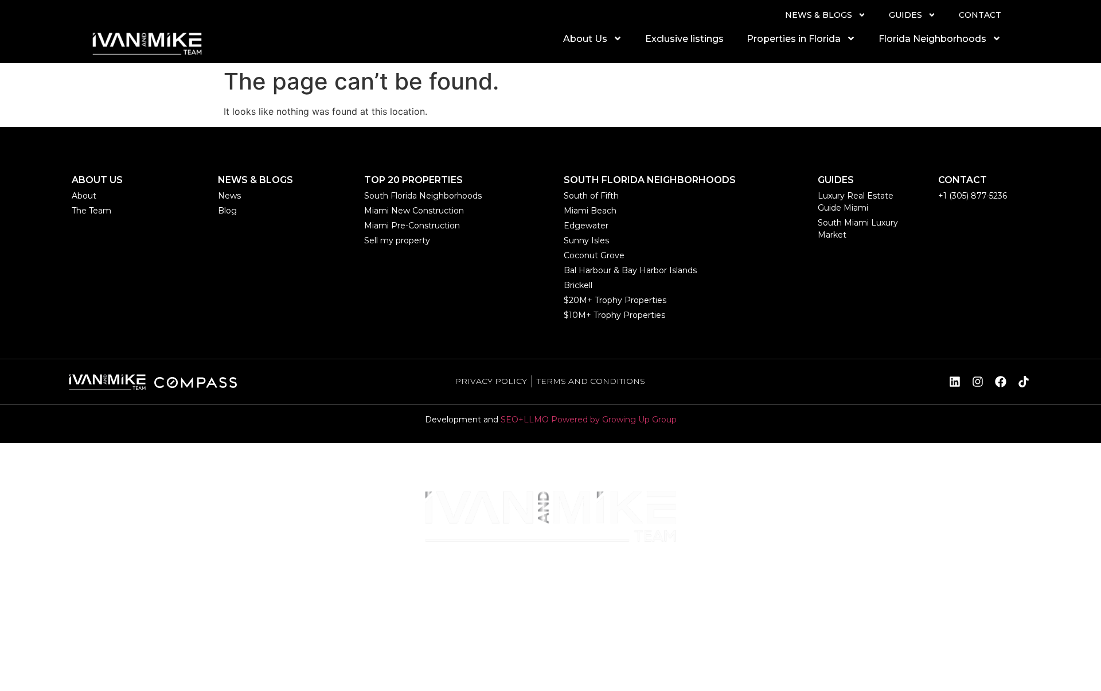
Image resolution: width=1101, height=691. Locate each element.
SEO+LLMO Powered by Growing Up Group (589, 419)
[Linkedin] (954, 381)
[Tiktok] (1023, 381)
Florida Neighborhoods (932, 38)
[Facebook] (1000, 381)
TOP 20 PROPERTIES (413, 179)
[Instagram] (977, 381)
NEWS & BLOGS (818, 15)
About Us (585, 38)
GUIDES (905, 15)
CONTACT (980, 15)
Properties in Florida (794, 38)
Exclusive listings (684, 38)
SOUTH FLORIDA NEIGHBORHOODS (650, 179)
